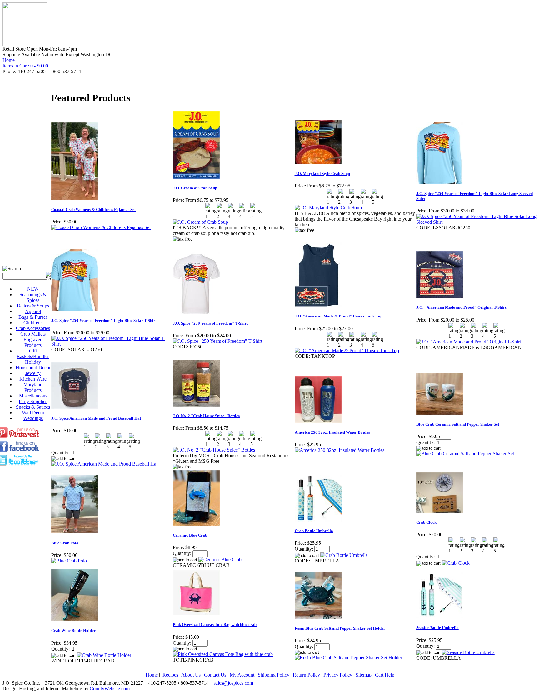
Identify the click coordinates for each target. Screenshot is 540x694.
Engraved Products (32, 342)
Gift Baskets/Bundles (33, 353)
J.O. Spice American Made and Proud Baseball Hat (96, 418)
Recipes (170, 674)
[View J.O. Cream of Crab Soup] (200, 222)
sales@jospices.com (233, 683)
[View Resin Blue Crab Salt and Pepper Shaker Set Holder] (348, 657)
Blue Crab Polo (64, 543)
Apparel (33, 311)
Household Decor (33, 367)
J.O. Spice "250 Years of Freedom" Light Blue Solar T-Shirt (104, 320)
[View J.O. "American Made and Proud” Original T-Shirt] (468, 341)
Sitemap (364, 674)
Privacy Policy (337, 674)
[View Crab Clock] (456, 563)
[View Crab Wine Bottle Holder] (104, 655)
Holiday (33, 362)
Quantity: (60, 452)
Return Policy (306, 674)
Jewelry (33, 373)
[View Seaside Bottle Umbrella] (468, 652)
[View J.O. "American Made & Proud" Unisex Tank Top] (347, 350)
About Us (191, 674)
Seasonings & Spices (33, 297)
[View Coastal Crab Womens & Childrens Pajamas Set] (101, 227)
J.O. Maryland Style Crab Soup (322, 173)
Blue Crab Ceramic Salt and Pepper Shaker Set (457, 424)
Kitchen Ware (33, 379)
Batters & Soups (33, 305)
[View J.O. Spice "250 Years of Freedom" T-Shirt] (217, 341)
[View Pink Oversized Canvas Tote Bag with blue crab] (223, 654)
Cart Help (384, 674)
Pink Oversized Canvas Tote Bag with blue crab (215, 624)
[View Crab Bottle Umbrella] (344, 555)
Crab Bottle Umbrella (314, 530)
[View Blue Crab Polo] (69, 560)
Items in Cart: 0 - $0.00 (25, 65)
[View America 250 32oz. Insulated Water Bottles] (339, 450)
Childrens (32, 322)
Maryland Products (32, 387)
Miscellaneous (33, 395)
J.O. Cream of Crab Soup (195, 188)
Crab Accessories (33, 328)
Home (8, 60)
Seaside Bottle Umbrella (437, 627)
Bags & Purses (33, 317)
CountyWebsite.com (110, 688)
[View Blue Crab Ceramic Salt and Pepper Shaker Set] (465, 453)
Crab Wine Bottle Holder (73, 630)
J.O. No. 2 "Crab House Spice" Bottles (206, 415)
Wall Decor (33, 412)
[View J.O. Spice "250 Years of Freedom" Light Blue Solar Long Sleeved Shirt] (476, 222)
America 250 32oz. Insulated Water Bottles (332, 432)
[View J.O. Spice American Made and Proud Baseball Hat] (104, 464)
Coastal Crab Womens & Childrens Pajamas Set (93, 209)
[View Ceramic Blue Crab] (220, 559)
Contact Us (215, 674)
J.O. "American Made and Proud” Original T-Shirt (461, 307)
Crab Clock (426, 522)
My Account (242, 674)
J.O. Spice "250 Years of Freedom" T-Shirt (210, 323)
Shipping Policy (273, 674)
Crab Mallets (33, 334)
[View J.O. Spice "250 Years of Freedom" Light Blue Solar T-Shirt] (111, 344)
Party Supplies (33, 401)
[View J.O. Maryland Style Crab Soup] (328, 207)
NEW (33, 289)
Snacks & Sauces (33, 407)
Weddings (33, 418)
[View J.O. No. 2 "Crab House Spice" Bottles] (214, 449)
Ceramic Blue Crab (190, 535)
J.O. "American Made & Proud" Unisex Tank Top (338, 316)
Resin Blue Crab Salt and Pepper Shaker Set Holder (340, 628)
